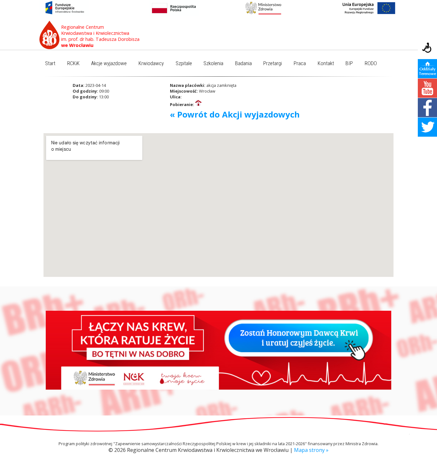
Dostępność (427, 48)
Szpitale (184, 63)
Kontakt (326, 63)
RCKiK (73, 63)
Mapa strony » (311, 449)
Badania (243, 63)
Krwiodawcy (151, 63)
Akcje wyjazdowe (109, 63)
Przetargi (272, 63)
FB (427, 107)
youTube (427, 88)
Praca (300, 63)
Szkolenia (213, 63)
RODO (371, 63)
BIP (349, 63)
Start (50, 63)
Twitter (427, 127)
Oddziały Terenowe (427, 68)
